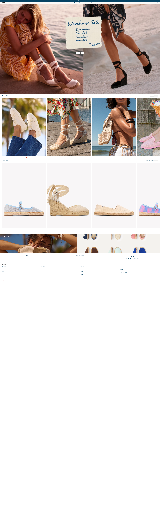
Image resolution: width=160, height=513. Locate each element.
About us (82, 268)
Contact (82, 274)
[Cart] (157, 2)
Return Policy (82, 276)
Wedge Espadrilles (4, 269)
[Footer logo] (4, 264)
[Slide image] (80, 49)
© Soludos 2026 (150, 280)
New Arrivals (3, 274)
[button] (73, 3)
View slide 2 (78, 93)
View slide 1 (76, 93)
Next (159, 127)
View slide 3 (80, 93)
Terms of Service (122, 269)
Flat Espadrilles (4, 268)
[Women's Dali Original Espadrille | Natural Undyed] (114, 195)
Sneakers (3, 271)
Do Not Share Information (123, 272)
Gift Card (82, 271)
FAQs (81, 269)
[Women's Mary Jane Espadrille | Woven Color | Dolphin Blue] (24, 195)
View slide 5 (84, 93)
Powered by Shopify (155, 280)
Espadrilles (42, 268)
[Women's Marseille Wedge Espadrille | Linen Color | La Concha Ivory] (69, 195)
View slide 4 (82, 93)
